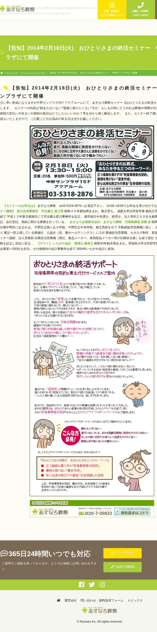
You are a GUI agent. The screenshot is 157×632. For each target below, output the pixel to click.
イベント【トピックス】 (33, 72)
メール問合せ (125, 553)
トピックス (12, 72)
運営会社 (71, 600)
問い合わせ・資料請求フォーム (102, 600)
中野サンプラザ (47, 102)
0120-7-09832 (125, 566)
